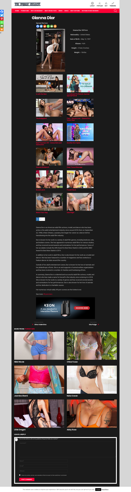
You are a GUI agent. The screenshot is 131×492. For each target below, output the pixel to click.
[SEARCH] (115, 11)
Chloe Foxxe (72, 362)
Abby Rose (71, 429)
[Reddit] (44, 26)
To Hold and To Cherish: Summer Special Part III (78, 95)
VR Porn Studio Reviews (90, 11)
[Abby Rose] (92, 413)
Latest (92, 6)
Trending (113, 6)
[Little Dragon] (39, 413)
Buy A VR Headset (37, 11)
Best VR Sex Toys (50, 11)
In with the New (41, 94)
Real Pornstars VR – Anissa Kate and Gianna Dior (48, 144)
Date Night (70, 212)
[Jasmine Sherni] (39, 380)
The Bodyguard (41, 118)
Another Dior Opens (74, 143)
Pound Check (71, 190)
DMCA (66, 11)
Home (17, 11)
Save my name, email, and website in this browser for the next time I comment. (44, 475)
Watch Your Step (42, 212)
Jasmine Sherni (21, 395)
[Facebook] (37, 26)
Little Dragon (19, 429)
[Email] (51, 26)
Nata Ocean (72, 395)
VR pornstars (47, 294)
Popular (100, 6)
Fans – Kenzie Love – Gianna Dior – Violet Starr (79, 119)
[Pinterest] (2, 19)
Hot (106, 6)
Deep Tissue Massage (74, 167)
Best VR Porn (75, 11)
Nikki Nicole (19, 362)
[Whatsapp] (48, 26)
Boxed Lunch (40, 190)
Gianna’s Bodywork (42, 167)
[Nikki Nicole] (39, 346)
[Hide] (0, 33)
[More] (55, 26)
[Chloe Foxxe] (92, 346)
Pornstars (25, 11)
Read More (105, 489)
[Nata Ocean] (92, 380)
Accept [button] (98, 489)
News (60, 11)
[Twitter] (41, 26)
